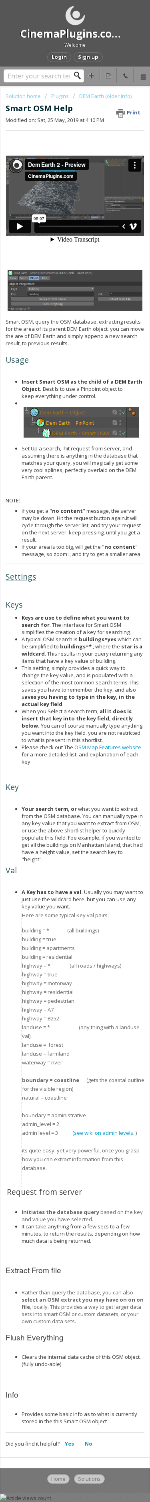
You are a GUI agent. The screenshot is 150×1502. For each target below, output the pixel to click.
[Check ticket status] (108, 75)
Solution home (24, 96)
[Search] (80, 76)
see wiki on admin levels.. (105, 1132)
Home (58, 1478)
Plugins (60, 96)
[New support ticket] (91, 75)
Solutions (89, 1478)
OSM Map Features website (107, 747)
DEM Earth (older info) (105, 96)
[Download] (60, 767)
